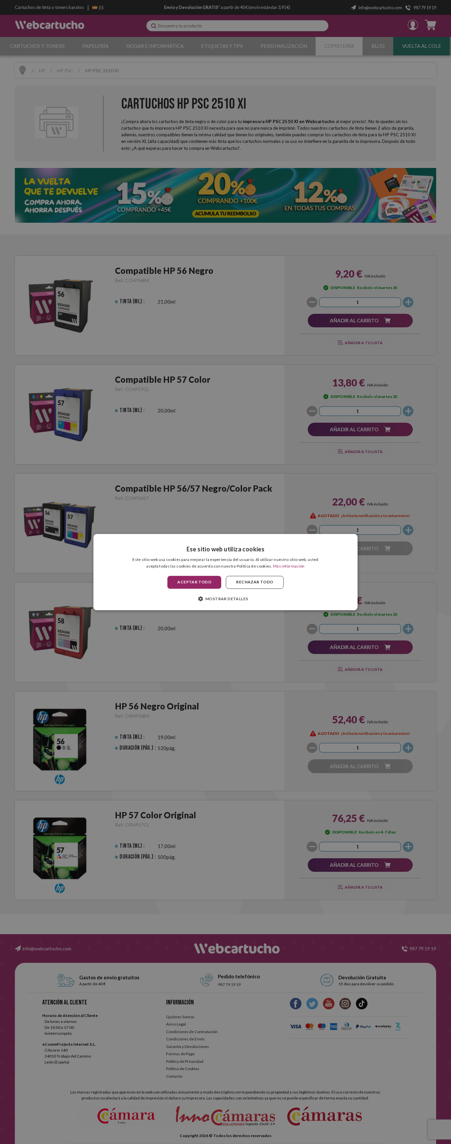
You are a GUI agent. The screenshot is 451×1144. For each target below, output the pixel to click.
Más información (289, 566)
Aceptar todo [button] (194, 582)
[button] (225, 598)
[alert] (225, 572)
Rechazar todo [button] (254, 582)
